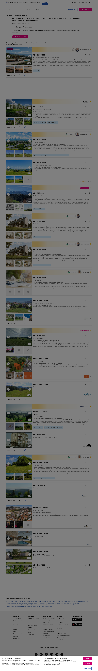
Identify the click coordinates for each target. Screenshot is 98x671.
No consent (87, 663)
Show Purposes (87, 668)
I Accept (87, 658)
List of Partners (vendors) (50, 666)
